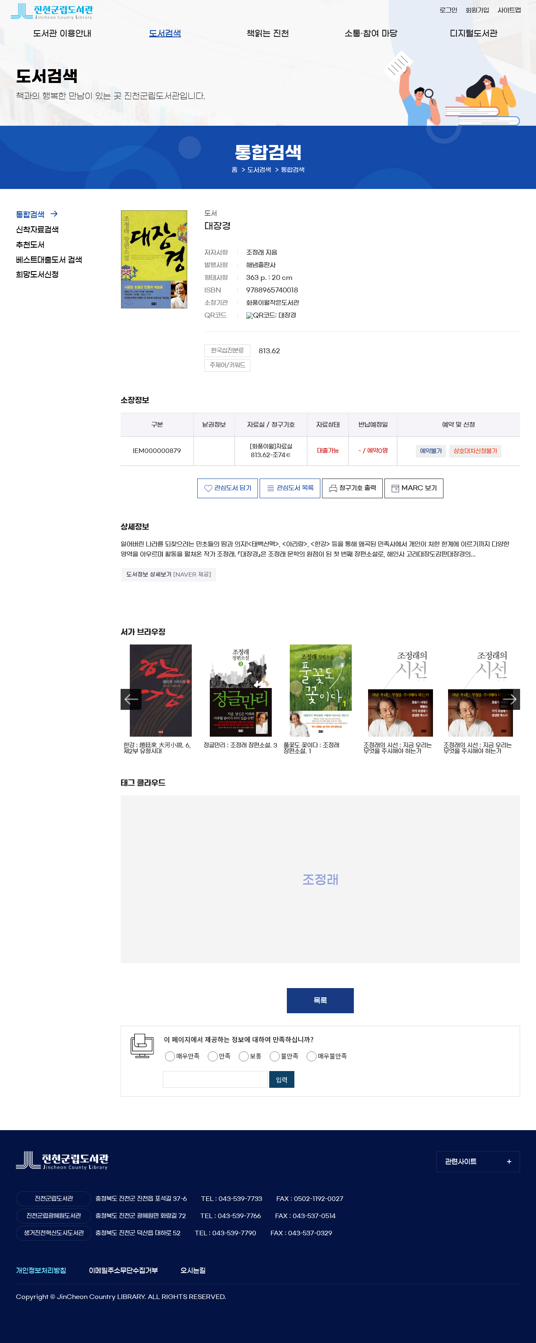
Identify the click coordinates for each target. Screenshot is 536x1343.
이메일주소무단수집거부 (123, 1270)
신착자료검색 (37, 230)
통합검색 (30, 215)
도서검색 (165, 33)
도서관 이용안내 (62, 33)
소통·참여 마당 (371, 33)
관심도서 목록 (295, 488)
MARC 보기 (419, 488)
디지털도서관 (473, 33)
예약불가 (431, 451)
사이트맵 (509, 10)
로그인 (448, 10)
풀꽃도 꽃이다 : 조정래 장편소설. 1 (311, 748)
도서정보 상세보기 (168, 574)
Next (509, 699)
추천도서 (30, 245)
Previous (131, 699)
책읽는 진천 (268, 33)
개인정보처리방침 (41, 1270)
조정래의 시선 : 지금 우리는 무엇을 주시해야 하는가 (397, 748)
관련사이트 (461, 1161)
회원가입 (477, 10)
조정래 (320, 879)
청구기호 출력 (357, 488)
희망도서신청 (37, 275)
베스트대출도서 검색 (49, 260)
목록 (320, 1000)
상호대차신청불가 (475, 451)
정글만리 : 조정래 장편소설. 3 (240, 745)
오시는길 (193, 1270)
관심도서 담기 (232, 488)
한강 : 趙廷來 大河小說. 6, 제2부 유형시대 (157, 748)
